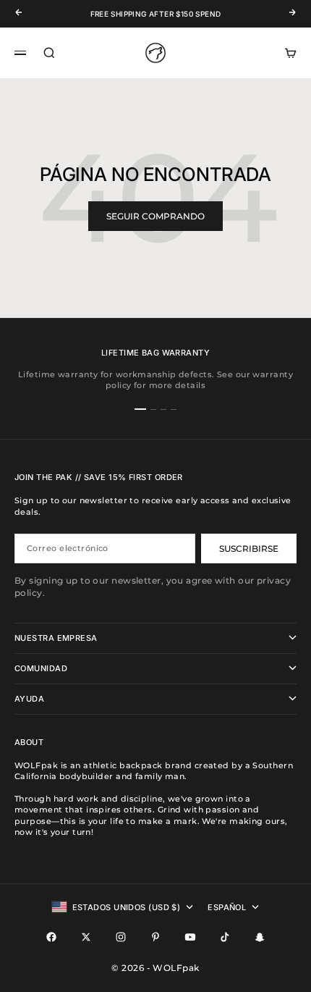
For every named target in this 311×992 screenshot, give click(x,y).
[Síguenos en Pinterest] (155, 937)
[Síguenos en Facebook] (51, 937)
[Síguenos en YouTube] (190, 937)
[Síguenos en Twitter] (86, 937)
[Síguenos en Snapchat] (259, 937)
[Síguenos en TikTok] (225, 937)
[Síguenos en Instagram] (121, 937)
